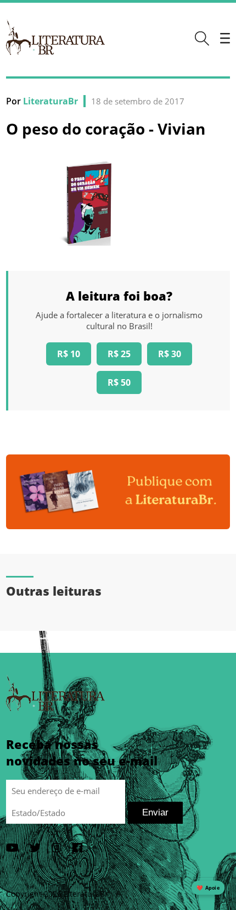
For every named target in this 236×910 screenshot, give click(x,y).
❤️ (208, 887)
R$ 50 (119, 382)
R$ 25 (119, 354)
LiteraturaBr (50, 101)
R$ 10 (68, 354)
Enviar (155, 812)
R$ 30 (169, 354)
